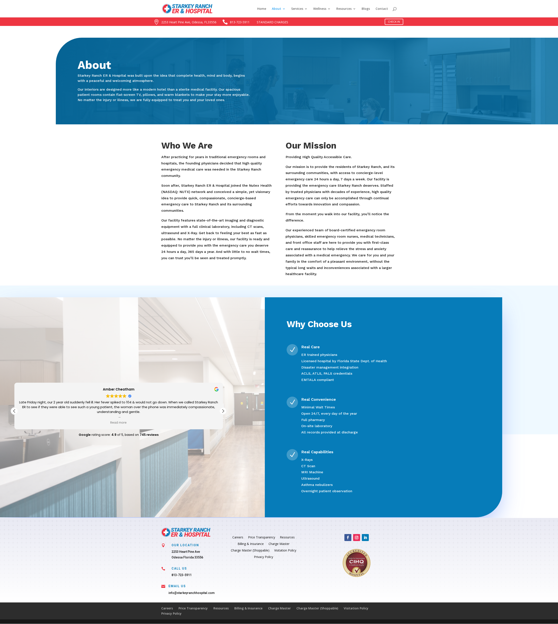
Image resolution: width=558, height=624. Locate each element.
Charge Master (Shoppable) (250, 550)
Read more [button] (119, 423)
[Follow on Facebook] (347, 537)
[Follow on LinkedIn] (365, 537)
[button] (223, 411)
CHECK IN (394, 22)
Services (297, 9)
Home (261, 9)
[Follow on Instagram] (356, 537)
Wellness (319, 9)
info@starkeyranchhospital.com (191, 593)
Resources (344, 9)
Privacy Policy (263, 557)
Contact (382, 9)
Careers (237, 537)
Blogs (366, 9)
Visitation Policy (285, 550)
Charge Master (279, 544)
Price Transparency (261, 537)
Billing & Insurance (251, 544)
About (276, 9)
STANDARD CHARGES (272, 22)
